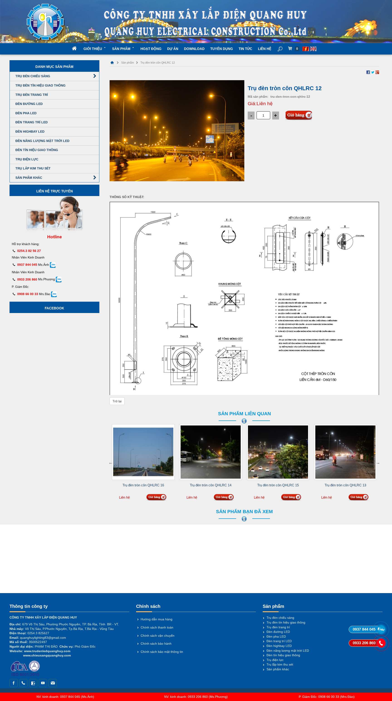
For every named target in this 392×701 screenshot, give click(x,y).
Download (194, 49)
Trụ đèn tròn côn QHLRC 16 (143, 485)
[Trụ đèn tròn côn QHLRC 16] (143, 452)
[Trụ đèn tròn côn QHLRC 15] (278, 452)
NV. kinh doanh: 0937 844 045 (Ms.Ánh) (65, 697)
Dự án (172, 49)
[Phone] (23, 683)
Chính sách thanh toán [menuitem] (157, 627)
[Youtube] (43, 683)
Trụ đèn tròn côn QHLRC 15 (278, 485)
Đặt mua (299, 116)
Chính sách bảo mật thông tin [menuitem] (162, 652)
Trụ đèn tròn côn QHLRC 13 (345, 485)
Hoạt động (151, 49)
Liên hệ (264, 49)
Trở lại (117, 401)
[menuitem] (305, 48)
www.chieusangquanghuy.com (46, 655)
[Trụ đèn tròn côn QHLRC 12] (177, 130)
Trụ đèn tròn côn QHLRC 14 (210, 485)
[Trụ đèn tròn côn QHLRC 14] (210, 452)
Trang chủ (78, 48)
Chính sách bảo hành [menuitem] (156, 643)
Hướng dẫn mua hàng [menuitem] (156, 619)
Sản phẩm (121, 49)
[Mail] (53, 683)
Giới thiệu (92, 49)
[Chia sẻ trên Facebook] (368, 72)
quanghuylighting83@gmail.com (43, 637)
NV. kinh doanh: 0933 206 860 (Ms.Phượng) (196, 697)
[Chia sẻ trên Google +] (377, 72)
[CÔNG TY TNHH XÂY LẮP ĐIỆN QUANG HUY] (112, 62)
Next (378, 462)
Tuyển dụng (221, 49)
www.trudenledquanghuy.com (47, 651)
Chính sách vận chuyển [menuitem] (157, 635)
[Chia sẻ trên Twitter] (373, 72)
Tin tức (245, 49)
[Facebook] (14, 683)
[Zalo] (33, 683)
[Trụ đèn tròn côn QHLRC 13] (345, 452)
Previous (110, 462)
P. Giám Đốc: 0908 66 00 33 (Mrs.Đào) (327, 697)
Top (381, 656)
